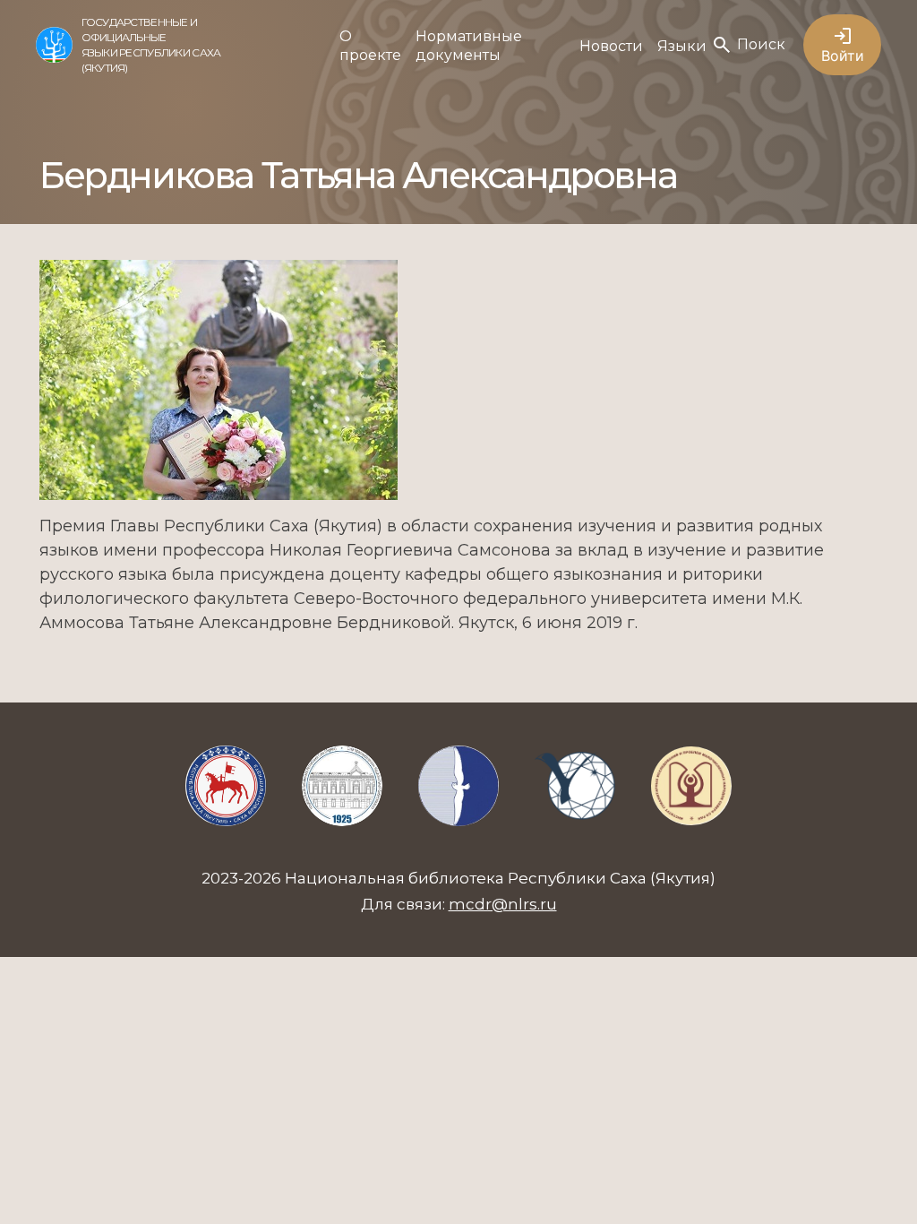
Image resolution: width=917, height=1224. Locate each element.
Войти (842, 56)
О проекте (370, 46)
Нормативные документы (469, 46)
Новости (611, 46)
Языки (682, 46)
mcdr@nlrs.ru (503, 904)
